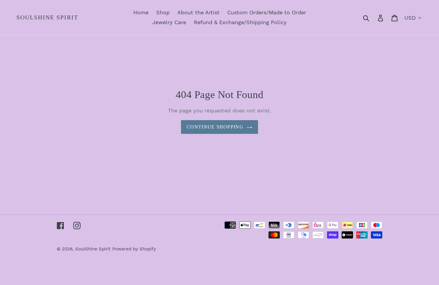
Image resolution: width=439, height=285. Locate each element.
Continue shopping (215, 126)
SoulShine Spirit (47, 17)
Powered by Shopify (134, 249)
